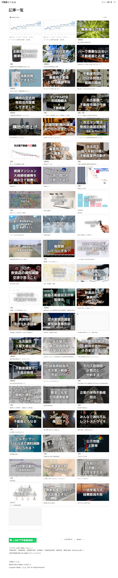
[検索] (115, 2)
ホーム (104, 2)
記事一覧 (109, 2)
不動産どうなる (8, 2)
